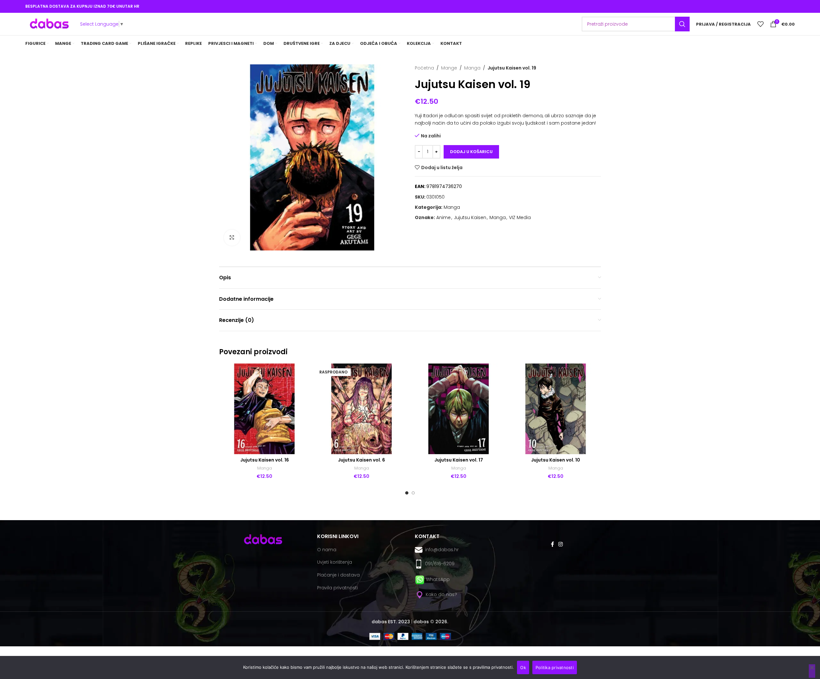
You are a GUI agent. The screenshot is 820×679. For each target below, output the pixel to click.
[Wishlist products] (760, 24)
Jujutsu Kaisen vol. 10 (555, 460)
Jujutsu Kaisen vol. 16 (264, 460)
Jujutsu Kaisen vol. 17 (458, 460)
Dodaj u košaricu (471, 152)
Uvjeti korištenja (334, 562)
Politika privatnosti (555, 667)
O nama (326, 549)
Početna (424, 68)
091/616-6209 (438, 563)
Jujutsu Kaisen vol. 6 (361, 460)
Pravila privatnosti (337, 588)
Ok (523, 667)
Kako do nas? (440, 594)
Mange (449, 68)
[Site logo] (49, 23)
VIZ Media (520, 217)
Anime (443, 217)
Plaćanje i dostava (338, 575)
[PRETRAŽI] (682, 24)
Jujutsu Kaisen (470, 217)
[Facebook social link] (552, 544)
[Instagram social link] (560, 544)
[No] (812, 671)
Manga (472, 68)
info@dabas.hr (442, 549)
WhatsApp (438, 579)
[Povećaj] (232, 238)
